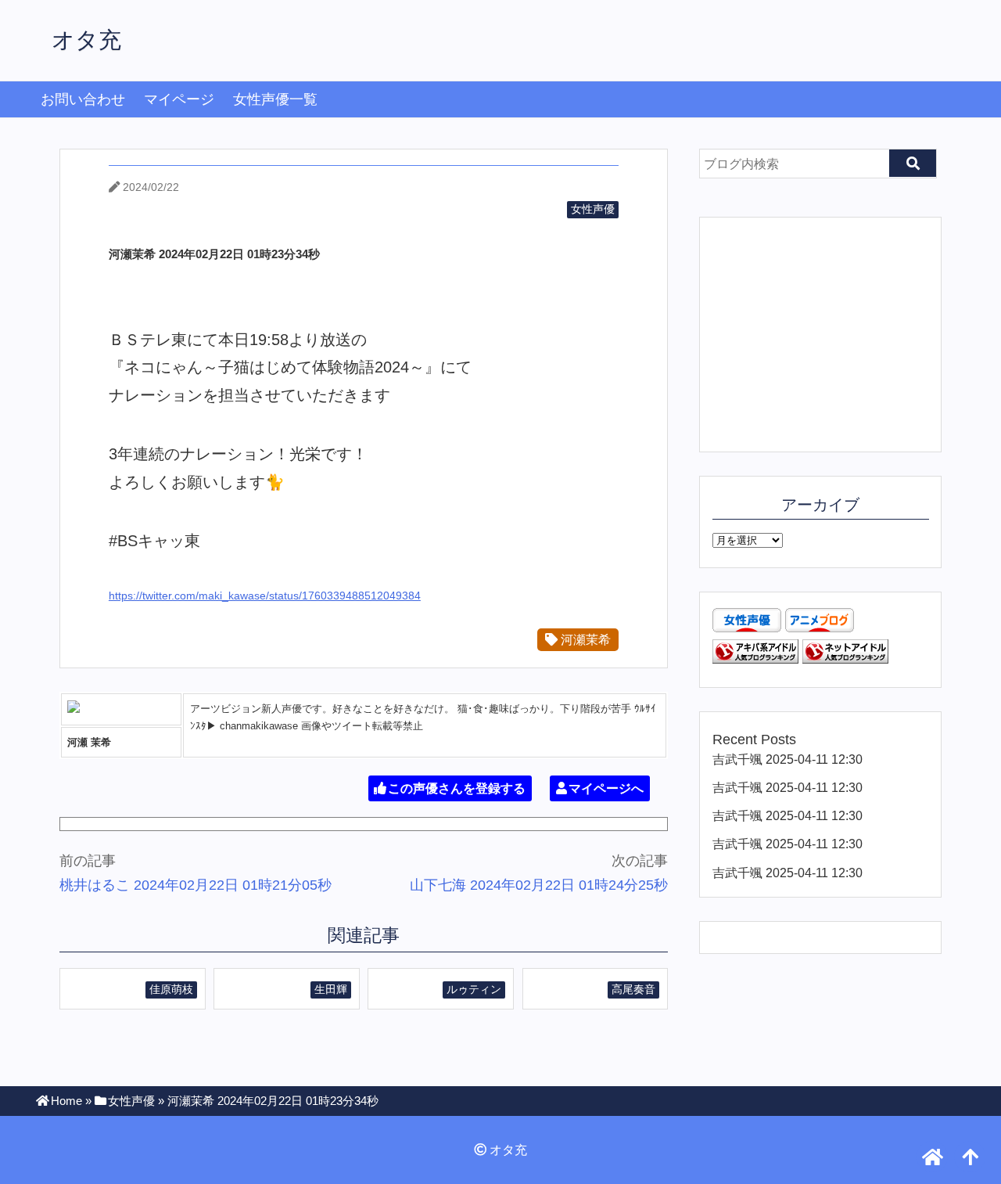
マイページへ (606, 788)
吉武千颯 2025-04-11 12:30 (787, 759)
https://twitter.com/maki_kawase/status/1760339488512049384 (265, 595)
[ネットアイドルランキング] (845, 659)
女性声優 (593, 209)
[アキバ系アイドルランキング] (755, 659)
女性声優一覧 (275, 99)
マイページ (179, 99)
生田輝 (330, 989)
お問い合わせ (83, 99)
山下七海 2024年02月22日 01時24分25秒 (539, 885)
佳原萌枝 (171, 989)
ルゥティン (474, 989)
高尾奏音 (633, 989)
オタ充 (86, 39)
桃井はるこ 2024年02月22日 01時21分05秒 (195, 885)
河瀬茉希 (584, 639)
